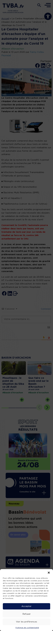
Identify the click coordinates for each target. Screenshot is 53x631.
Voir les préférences (26, 622)
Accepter (26, 606)
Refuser (26, 614)
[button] (48, 572)
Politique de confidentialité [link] (27, 627)
